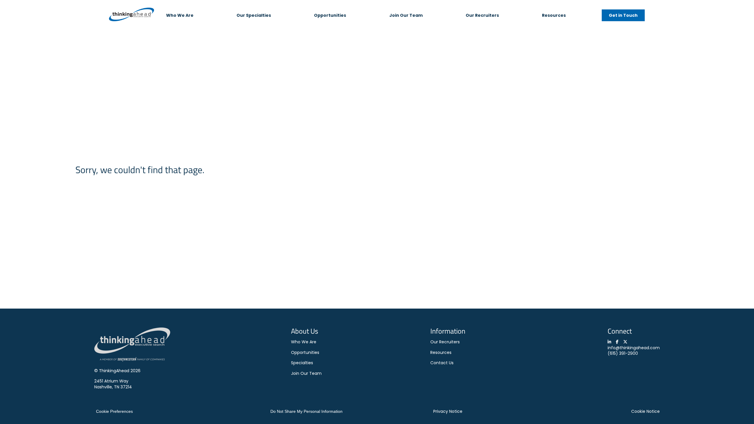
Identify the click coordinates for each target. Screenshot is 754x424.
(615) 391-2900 (623, 353)
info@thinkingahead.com (634, 348)
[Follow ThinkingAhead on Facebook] (617, 342)
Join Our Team (406, 15)
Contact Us (442, 363)
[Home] (132, 360)
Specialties (302, 363)
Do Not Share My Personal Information (306, 411)
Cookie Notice (645, 411)
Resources (554, 15)
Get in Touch (623, 15)
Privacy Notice (447, 411)
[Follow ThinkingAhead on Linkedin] (609, 342)
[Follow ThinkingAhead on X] (625, 342)
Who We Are (180, 15)
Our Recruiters (482, 15)
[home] (131, 15)
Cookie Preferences (114, 411)
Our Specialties (254, 15)
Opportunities (330, 15)
